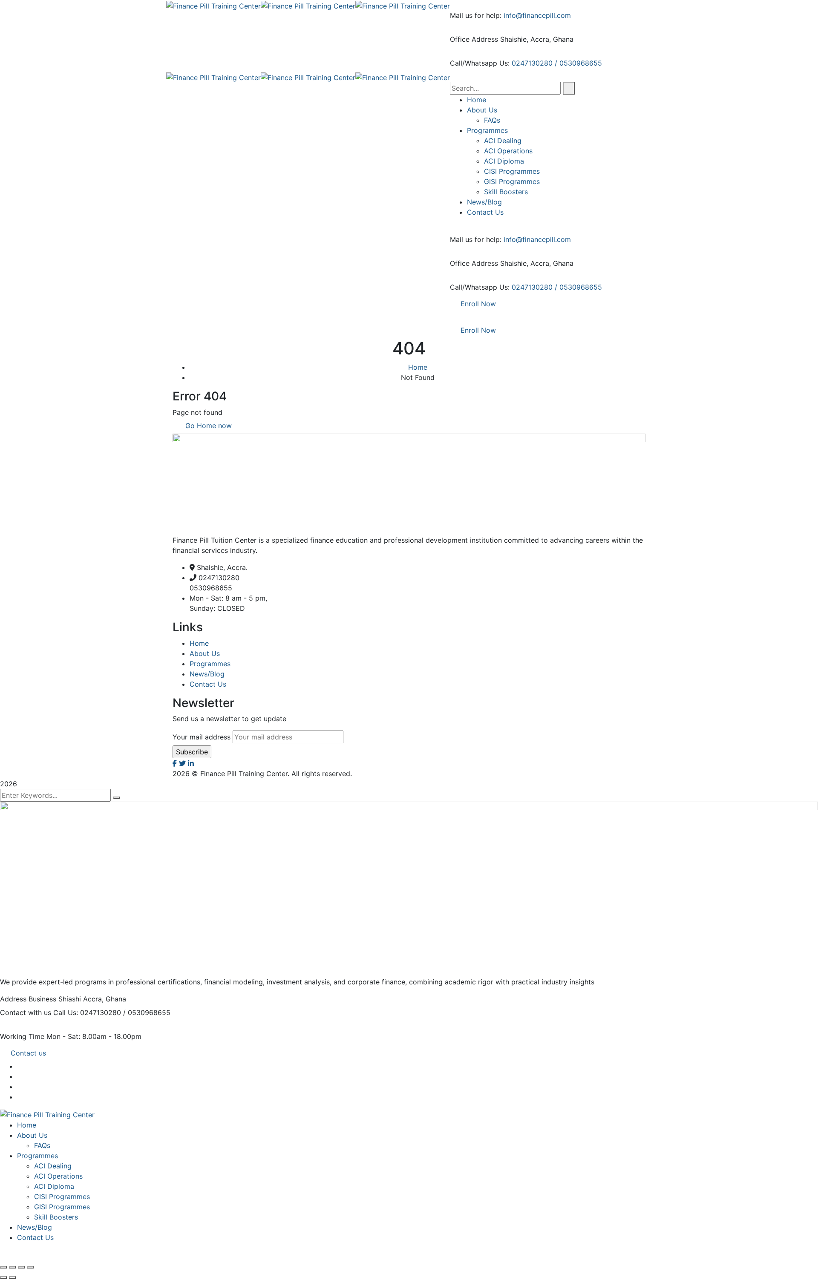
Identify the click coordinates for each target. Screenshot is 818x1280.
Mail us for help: (475, 15)
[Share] (21, 1267)
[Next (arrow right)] (12, 1277)
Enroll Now (478, 303)
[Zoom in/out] (3, 1267)
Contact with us (25, 1012)
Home (417, 367)
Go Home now (207, 425)
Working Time (22, 1036)
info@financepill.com (537, 15)
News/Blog (207, 674)
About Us (205, 653)
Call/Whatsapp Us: (480, 63)
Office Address (474, 39)
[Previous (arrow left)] (3, 1277)
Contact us (28, 1053)
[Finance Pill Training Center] (213, 5)
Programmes (210, 663)
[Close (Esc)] (30, 1267)
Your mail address (201, 737)
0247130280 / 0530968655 (557, 63)
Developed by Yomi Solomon (401, 773)
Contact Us (208, 684)
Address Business (28, 999)
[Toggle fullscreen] (12, 1267)
